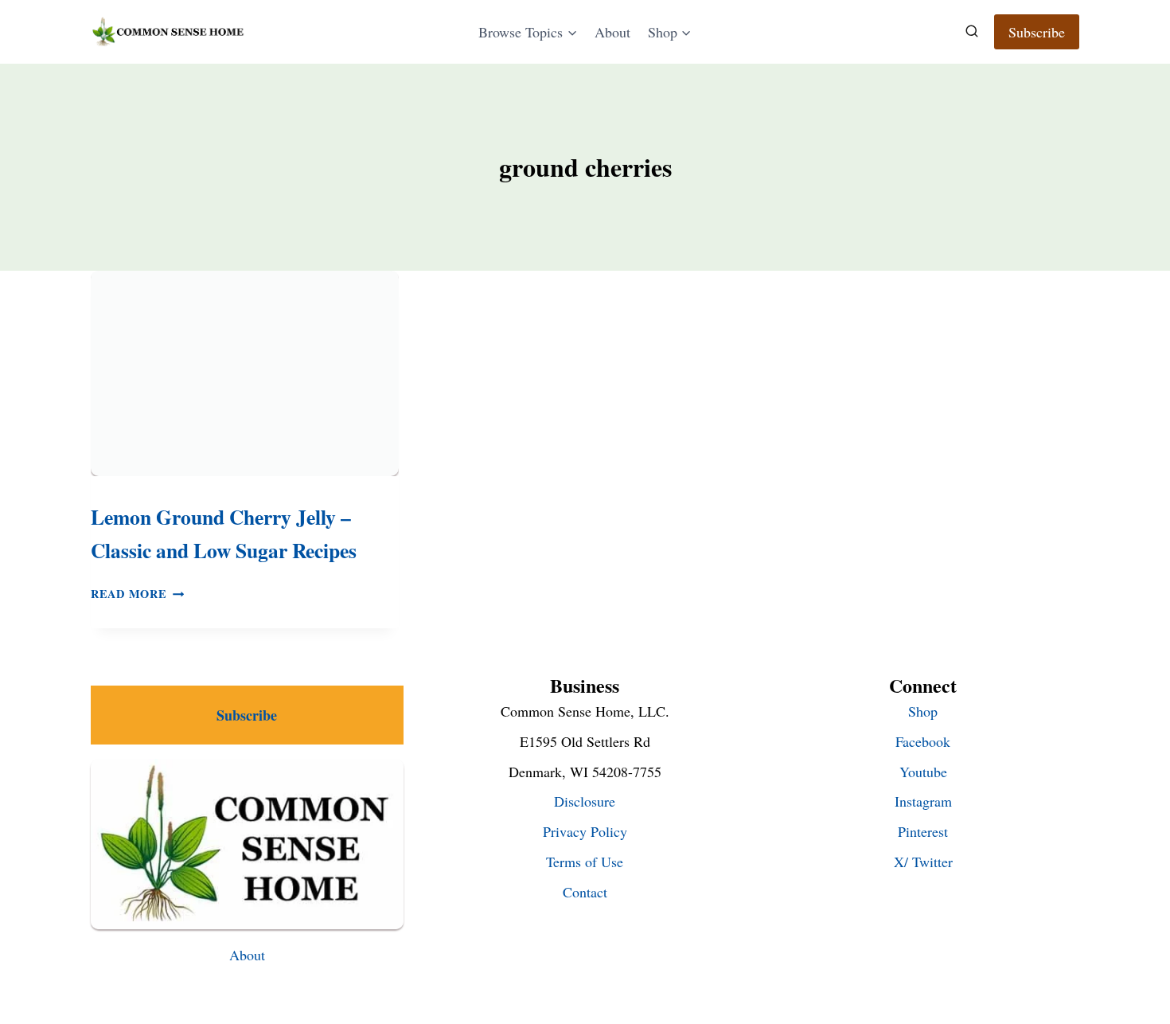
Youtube (923, 771)
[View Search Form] (971, 32)
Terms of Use (584, 861)
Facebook (922, 741)
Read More (137, 593)
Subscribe (1036, 31)
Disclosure (584, 801)
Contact (585, 891)
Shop (923, 711)
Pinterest (923, 831)
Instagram (923, 801)
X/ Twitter (923, 861)
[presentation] (245, 373)
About (612, 31)
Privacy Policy (585, 831)
